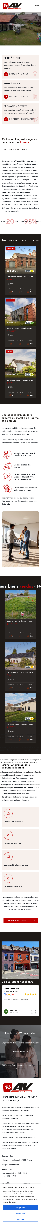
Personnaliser (20, 1213)
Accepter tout (20, 1208)
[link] (20, 66)
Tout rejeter (20, 1219)
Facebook (35, 1065)
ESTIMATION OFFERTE (10, 36)
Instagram (21, 1068)
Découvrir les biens (18, 74)
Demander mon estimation (22, 119)
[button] (35, 1012)
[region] (20, 1204)
